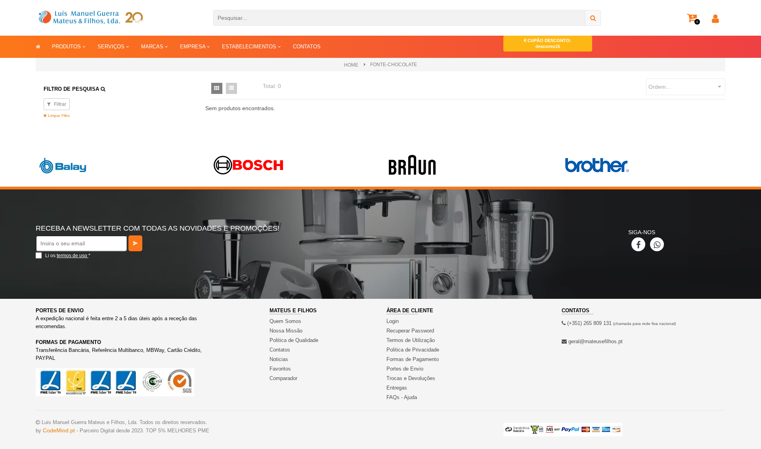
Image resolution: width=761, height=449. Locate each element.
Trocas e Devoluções (410, 378)
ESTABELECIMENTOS (250, 47)
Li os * (67, 255)
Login (392, 321)
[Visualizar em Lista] (231, 88)
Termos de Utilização (410, 340)
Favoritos (280, 369)
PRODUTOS (67, 47)
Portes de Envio (404, 369)
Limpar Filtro (58, 115)
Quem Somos (285, 321)
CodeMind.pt (59, 430)
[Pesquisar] (593, 18)
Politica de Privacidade (412, 350)
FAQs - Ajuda (401, 397)
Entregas (396, 388)
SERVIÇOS (112, 47)
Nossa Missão (286, 331)
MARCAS (153, 47)
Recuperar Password (410, 331)
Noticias (279, 359)
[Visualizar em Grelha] (216, 88)
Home (351, 65)
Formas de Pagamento (412, 359)
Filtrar (59, 104)
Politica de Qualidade (294, 340)
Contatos (280, 350)
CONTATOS (307, 47)
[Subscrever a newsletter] (135, 243)
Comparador (283, 378)
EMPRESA (193, 47)
